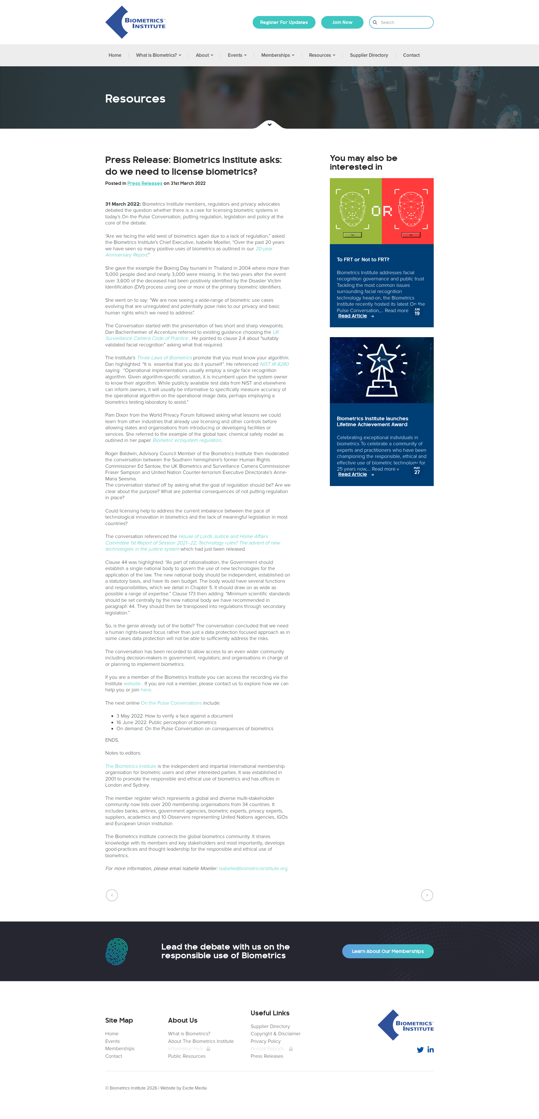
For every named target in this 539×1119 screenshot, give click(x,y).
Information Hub (185, 1048)
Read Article (352, 315)
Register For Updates (284, 22)
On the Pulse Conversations (171, 703)
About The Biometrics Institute (201, 1041)
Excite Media (194, 1088)
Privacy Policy (266, 1041)
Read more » (398, 310)
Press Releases (267, 1056)
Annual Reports (267, 1048)
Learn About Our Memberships (388, 951)
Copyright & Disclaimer (276, 1034)
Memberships (119, 1048)
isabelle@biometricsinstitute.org (253, 868)
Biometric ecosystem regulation (186, 440)
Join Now (342, 22)
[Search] (374, 22)
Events (112, 1041)
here (146, 690)
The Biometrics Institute (130, 766)
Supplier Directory (270, 1026)
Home (111, 1034)
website (132, 683)
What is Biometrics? (189, 1034)
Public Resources (186, 1056)
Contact (113, 1056)
